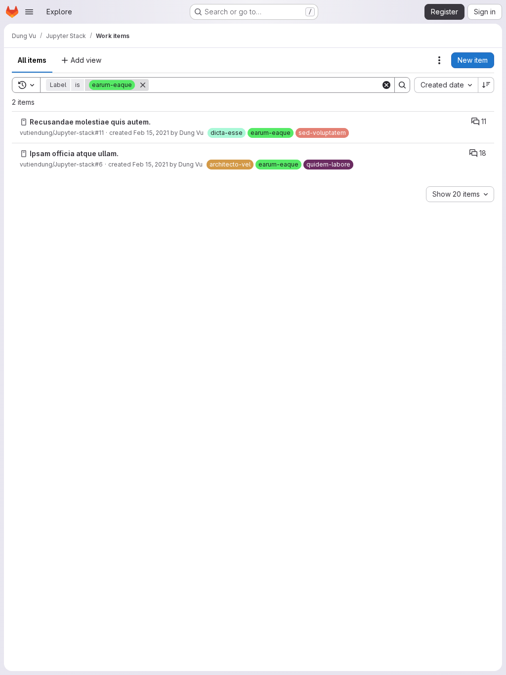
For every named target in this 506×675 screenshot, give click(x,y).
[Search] (402, 85)
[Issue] (24, 122)
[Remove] (143, 85)
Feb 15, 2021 (151, 132)
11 (483, 121)
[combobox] (446, 85)
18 (482, 153)
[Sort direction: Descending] (486, 85)
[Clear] (386, 85)
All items (32, 60)
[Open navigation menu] (29, 12)
